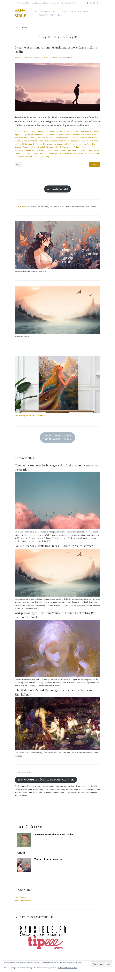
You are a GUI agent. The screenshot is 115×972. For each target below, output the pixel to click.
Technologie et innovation (58, 153)
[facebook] (87, 3)
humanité (74, 138)
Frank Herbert (42, 138)
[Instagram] (94, 3)
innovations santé (30, 141)
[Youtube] (97, 3)
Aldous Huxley (29, 131)
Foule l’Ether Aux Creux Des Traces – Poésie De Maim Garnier (54, 546)
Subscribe (42, 15)
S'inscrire (22, 207)
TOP (98, 153)
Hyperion (83, 138)
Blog (52, 15)
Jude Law (62, 141)
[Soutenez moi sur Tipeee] (43, 950)
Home (17, 27)
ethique (88, 135)
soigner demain (40, 153)
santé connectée (78, 150)
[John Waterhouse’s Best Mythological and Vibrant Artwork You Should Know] (57, 750)
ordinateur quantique (82, 147)
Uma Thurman (35, 156)
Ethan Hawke (78, 135)
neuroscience (67, 147)
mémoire (18, 147)
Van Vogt (45, 156)
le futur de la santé (23, 144)
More (94, 165)
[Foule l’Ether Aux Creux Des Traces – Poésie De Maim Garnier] (57, 596)
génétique (58, 138)
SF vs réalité (26, 153)
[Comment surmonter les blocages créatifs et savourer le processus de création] (57, 529)
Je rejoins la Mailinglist (57, 189)
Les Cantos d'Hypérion (82, 144)
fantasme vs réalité (27, 138)
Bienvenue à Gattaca (58, 131)
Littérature (41, 11)
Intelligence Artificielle (48, 141)
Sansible (20, 13)
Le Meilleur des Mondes (43, 144)
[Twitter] (90, 3)
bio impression (73, 131)
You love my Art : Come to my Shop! (30, 416)
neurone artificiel (53, 147)
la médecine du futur (76, 141)
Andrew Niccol (42, 131)
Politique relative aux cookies (67, 968)
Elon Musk (53, 135)
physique (27, 150)
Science (89, 150)
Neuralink (41, 147)
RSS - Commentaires (23, 901)
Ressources (67, 11)
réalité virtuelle (58, 150)
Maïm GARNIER (25, 58)
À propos (82, 11)
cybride (27, 135)
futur (51, 138)
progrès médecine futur (41, 150)
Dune (46, 135)
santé (68, 150)
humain (66, 138)
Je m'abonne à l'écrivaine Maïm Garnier (46, 779)
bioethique (85, 131)
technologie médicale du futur (82, 153)
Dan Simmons (36, 135)
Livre (94, 144)
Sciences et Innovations (48, 58)
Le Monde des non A (62, 144)
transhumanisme (21, 156)
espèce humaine (65, 135)
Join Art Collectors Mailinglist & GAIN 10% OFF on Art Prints (57, 437)
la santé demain (93, 141)
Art (55, 11)
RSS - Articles (20, 897)
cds (21, 135)
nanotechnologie (29, 147)
